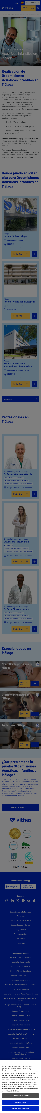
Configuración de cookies (20, 1095)
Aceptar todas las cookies (20, 1108)
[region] (20, 1086)
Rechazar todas (20, 1102)
